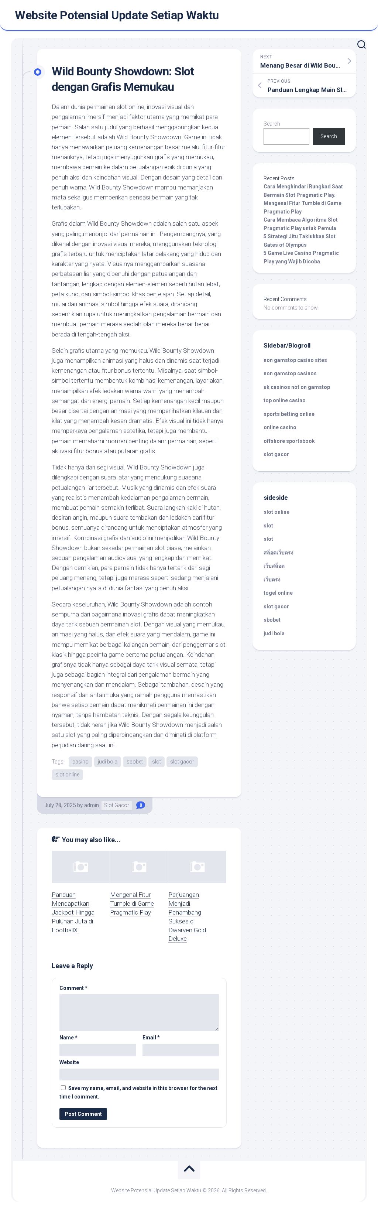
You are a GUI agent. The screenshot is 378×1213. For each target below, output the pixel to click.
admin (91, 805)
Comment (73, 988)
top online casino (285, 400)
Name (68, 1038)
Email (151, 1038)
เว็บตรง (272, 579)
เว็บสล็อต (274, 566)
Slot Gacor (116, 805)
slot (156, 762)
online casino (280, 427)
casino (80, 762)
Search (272, 124)
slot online (67, 775)
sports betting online (289, 414)
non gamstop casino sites (295, 360)
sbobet (135, 762)
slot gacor (182, 762)
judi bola (107, 762)
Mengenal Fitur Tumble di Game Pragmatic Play (132, 903)
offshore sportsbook (289, 441)
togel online (278, 593)
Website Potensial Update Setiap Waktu (117, 15)
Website (69, 1062)
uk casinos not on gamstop (297, 387)
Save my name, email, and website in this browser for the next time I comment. (138, 1092)
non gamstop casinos (290, 373)
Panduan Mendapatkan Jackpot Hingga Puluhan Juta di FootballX (73, 912)
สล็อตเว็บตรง (278, 553)
